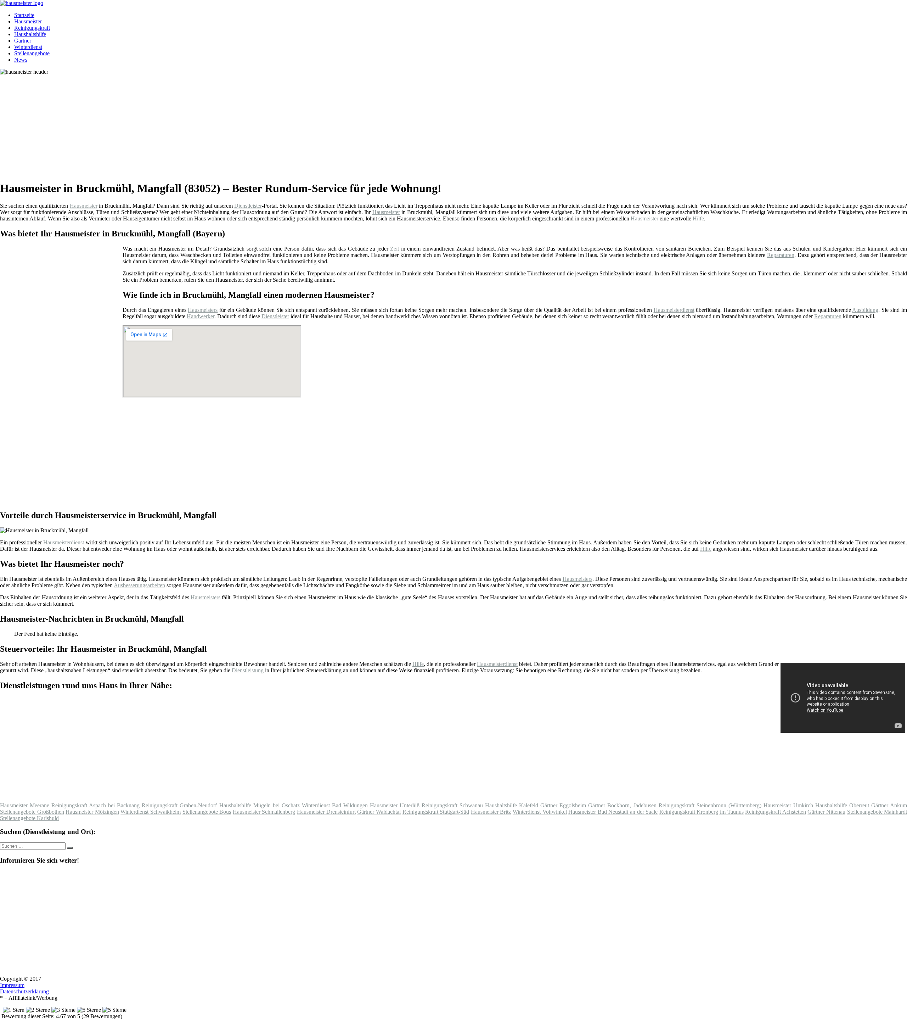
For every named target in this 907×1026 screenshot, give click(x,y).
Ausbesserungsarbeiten (139, 585)
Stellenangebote (32, 53)
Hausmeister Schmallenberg (264, 812)
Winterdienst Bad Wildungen (335, 805)
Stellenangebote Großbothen (32, 812)
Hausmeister (28, 21)
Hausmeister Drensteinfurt (326, 812)
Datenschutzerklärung (24, 991)
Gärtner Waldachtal (379, 812)
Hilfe (698, 218)
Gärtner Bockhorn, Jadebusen (622, 805)
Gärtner (22, 41)
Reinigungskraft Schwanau (452, 805)
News (20, 60)
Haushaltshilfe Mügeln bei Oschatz (259, 805)
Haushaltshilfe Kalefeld (511, 805)
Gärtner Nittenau (826, 812)
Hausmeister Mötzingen (92, 812)
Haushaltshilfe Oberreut (842, 805)
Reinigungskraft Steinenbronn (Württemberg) (710, 805)
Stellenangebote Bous (206, 812)
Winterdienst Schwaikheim (150, 812)
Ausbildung (865, 310)
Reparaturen (780, 255)
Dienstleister (248, 206)
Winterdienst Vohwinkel (540, 812)
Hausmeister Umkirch (788, 805)
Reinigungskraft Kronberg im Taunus (701, 812)
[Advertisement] (217, 124)
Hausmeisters (203, 310)
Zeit (394, 249)
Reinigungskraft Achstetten (775, 812)
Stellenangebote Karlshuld (29, 818)
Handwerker (200, 316)
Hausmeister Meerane (24, 805)
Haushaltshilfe (30, 34)
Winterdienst (28, 47)
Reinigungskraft (32, 28)
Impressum (12, 985)
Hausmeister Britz (491, 812)
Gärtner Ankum (889, 805)
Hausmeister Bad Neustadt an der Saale (613, 812)
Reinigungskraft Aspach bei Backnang (95, 805)
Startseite (24, 15)
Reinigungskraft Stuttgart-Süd (435, 812)
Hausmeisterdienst (674, 310)
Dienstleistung (248, 670)
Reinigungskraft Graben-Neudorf (179, 805)
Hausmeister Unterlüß (394, 805)
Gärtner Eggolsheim (563, 805)
